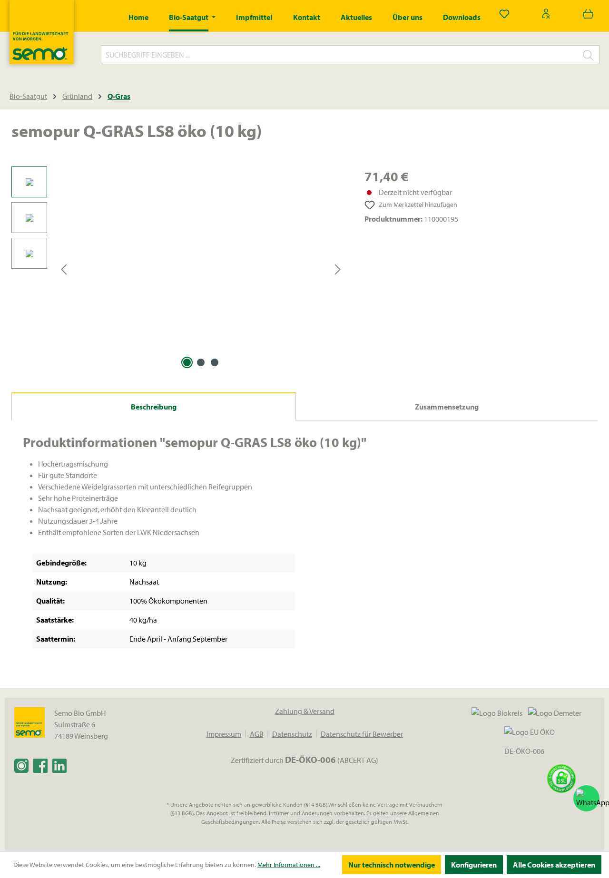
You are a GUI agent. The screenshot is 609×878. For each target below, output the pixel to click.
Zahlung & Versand (304, 711)
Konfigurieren (474, 864)
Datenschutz (292, 734)
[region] (178, 268)
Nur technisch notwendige (391, 864)
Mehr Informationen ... (288, 864)
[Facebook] (40, 765)
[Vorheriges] (64, 269)
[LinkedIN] (59, 765)
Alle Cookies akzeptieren (554, 864)
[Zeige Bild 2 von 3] (201, 362)
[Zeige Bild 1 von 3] (187, 362)
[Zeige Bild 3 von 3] (214, 362)
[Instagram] (21, 765)
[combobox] (339, 54)
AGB (257, 734)
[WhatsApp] (586, 798)
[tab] (153, 406)
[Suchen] (588, 54)
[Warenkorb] (588, 13)
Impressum (223, 734)
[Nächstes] (338, 269)
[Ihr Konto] (546, 13)
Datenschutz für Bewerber (362, 734)
